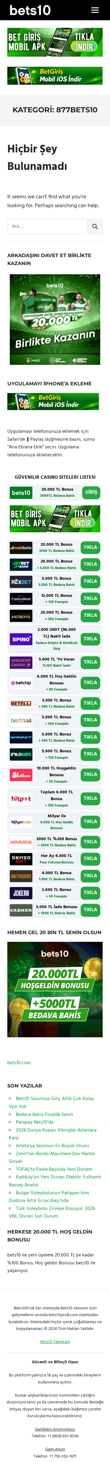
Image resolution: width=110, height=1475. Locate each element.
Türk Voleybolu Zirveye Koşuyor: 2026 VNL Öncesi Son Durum (52, 1213)
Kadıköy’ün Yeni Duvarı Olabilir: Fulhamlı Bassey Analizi (55, 1181)
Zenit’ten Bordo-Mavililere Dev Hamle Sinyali (52, 1158)
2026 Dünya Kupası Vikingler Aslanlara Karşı (53, 1134)
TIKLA (90, 548)
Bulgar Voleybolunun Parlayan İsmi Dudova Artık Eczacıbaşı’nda (49, 1197)
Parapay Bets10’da (34, 1122)
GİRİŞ (91, 492)
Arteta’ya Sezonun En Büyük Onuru (52, 1146)
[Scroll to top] (98, 1463)
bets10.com (19, 1063)
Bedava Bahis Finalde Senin (44, 1115)
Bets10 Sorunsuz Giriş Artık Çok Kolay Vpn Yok (51, 1103)
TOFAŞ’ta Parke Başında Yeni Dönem (54, 1170)
